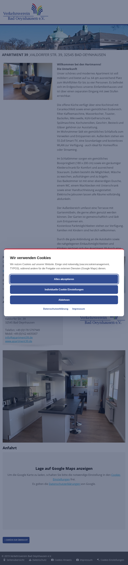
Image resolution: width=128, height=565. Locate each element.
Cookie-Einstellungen (112, 559)
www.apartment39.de (18, 341)
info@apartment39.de (19, 337)
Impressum (78, 308)
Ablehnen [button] (64, 299)
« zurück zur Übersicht (16, 540)
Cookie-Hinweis (63, 559)
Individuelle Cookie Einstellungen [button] (64, 289)
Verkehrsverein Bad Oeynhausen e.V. (25, 12)
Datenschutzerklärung (55, 308)
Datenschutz (39, 559)
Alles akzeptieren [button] (64, 279)
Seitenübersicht (15, 559)
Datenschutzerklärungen (65, 484)
